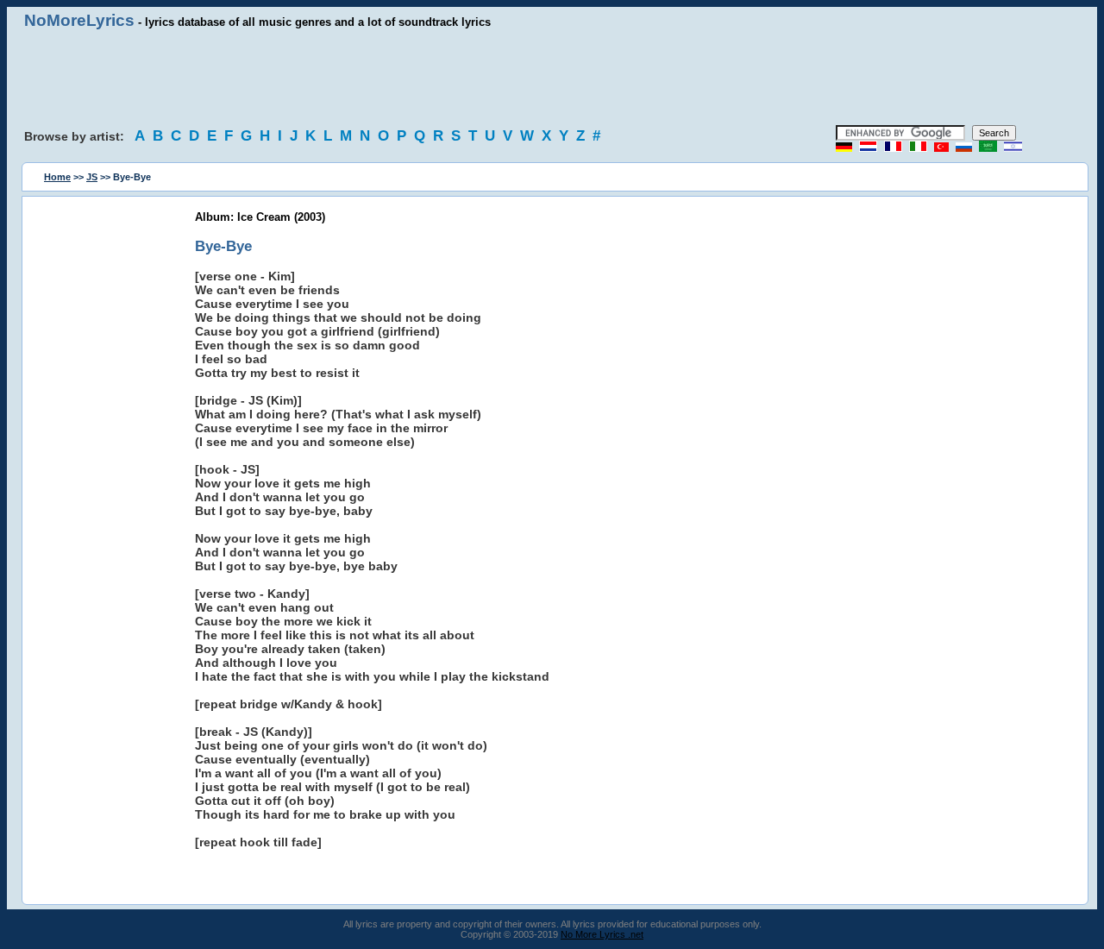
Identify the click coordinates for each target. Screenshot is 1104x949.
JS (91, 177)
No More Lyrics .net (602, 934)
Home (57, 177)
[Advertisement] (552, 77)
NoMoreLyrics (79, 20)
